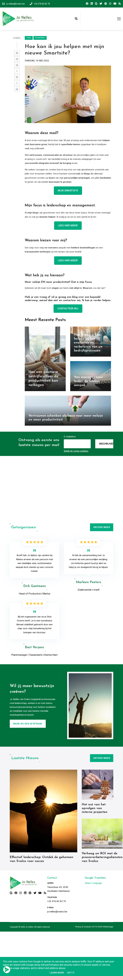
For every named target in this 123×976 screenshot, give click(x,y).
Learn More (57, 972)
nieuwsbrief (40, 38)
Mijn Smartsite (68, 190)
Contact (52, 878)
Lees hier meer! (68, 225)
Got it (71, 972)
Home (28, 38)
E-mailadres (70, 436)
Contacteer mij (67, 308)
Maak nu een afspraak (27, 723)
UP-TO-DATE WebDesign (102, 927)
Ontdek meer (101, 527)
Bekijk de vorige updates (76, 451)
